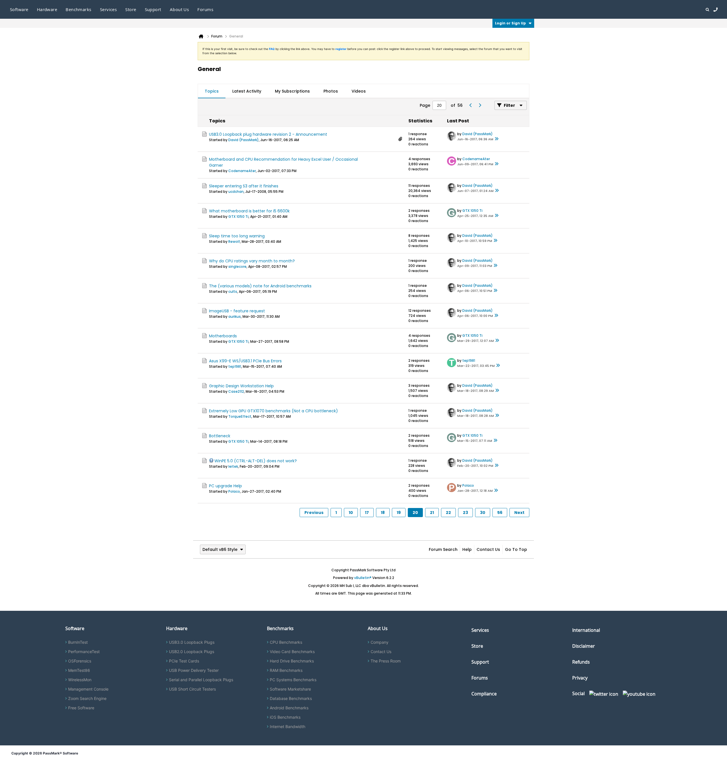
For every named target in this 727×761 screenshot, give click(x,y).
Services (480, 630)
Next (519, 512)
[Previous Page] (470, 105)
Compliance (484, 694)
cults (232, 291)
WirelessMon (79, 679)
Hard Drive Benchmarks (292, 660)
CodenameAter (242, 170)
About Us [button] (179, 9)
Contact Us (488, 549)
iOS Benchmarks (285, 717)
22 (448, 512)
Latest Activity (246, 91)
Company (379, 642)
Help (467, 549)
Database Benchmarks (291, 698)
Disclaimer (583, 646)
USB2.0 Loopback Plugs (191, 651)
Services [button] (108, 9)
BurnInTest (78, 642)
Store (477, 646)
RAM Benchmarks (286, 670)
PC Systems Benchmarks (293, 679)
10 (351, 512)
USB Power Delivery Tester (194, 670)
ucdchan (236, 191)
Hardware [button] (47, 9)
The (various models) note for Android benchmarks (260, 286)
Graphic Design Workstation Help (241, 386)
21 (432, 512)
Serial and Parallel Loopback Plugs (201, 679)
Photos (330, 91)
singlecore (237, 266)
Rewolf (234, 241)
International (586, 630)
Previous (313, 512)
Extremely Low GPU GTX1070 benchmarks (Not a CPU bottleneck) (273, 411)
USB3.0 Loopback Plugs (191, 642)
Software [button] (19, 9)
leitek (233, 466)
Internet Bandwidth (287, 726)
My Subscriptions (292, 91)
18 (383, 512)
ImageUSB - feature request (237, 311)
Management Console (88, 689)
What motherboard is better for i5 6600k (249, 211)
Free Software (81, 707)
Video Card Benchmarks (292, 651)
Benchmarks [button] (78, 9)
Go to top (516, 549)
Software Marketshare (290, 689)
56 (499, 512)
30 (482, 512)
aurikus (234, 316)
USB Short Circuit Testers (192, 689)
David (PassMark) (243, 139)
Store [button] (130, 9)
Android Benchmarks (289, 707)
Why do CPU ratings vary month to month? (252, 261)
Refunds (581, 662)
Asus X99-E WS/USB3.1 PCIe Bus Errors (245, 361)
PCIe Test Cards (184, 660)
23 (465, 512)
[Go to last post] (496, 139)
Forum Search (443, 549)
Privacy (580, 678)
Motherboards (223, 336)
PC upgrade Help (225, 486)
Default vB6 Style (219, 549)
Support (153, 9)
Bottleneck (219, 436)
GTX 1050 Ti (238, 216)
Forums (205, 9)
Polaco (234, 491)
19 (399, 512)
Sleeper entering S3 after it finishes (243, 186)
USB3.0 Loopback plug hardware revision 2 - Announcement (268, 134)
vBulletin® (362, 577)
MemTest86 (79, 670)
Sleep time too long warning (237, 236)
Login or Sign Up (510, 23)
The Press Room (386, 660)
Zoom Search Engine (87, 698)
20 (415, 512)
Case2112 (236, 391)
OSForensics (79, 660)
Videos (359, 91)
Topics (212, 91)
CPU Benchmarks (286, 642)
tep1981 (234, 366)
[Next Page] (479, 105)
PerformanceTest (84, 651)
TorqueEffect (239, 416)
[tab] (211, 91)
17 (367, 512)
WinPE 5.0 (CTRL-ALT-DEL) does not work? (255, 461)
